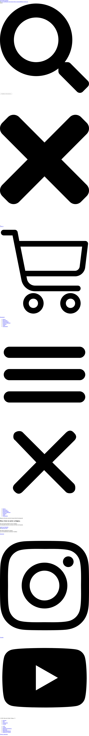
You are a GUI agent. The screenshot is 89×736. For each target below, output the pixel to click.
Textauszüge (5, 326)
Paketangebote (6, 321)
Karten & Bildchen (6, 322)
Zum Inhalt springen (4, 0)
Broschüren (5, 320)
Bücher (4, 319)
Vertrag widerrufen (4, 734)
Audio (4, 325)
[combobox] (6, 93)
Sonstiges (5, 324)
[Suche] (0, 225)
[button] (44, 417)
